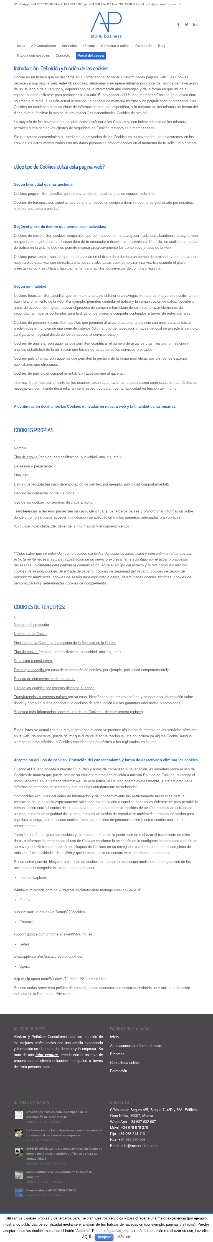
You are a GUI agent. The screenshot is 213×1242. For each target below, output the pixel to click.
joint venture (47, 1055)
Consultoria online (124, 1063)
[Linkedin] (195, 25)
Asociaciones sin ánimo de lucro (136, 1046)
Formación (118, 1071)
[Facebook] (178, 25)
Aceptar (104, 1237)
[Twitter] (186, 25)
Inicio (114, 1037)
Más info (124, 1237)
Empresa (117, 1054)
